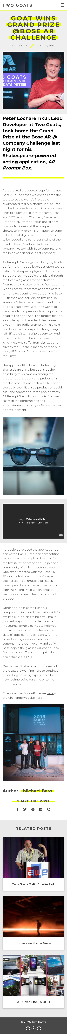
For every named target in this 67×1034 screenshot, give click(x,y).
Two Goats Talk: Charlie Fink (33, 884)
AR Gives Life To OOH (33, 1002)
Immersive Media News (34, 943)
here (50, 693)
